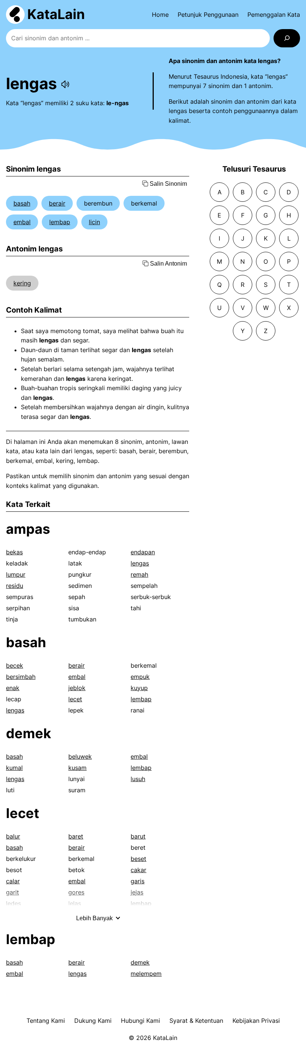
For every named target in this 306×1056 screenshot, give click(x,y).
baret (75, 836)
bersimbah (20, 676)
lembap (59, 222)
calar (13, 881)
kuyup (139, 688)
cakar (138, 870)
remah (139, 574)
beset (138, 858)
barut (138, 836)
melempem (146, 973)
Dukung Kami (93, 1020)
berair (57, 203)
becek (14, 665)
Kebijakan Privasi (256, 1020)
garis (137, 881)
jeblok (76, 688)
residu (14, 585)
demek (28, 733)
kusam (77, 767)
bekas (14, 552)
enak (12, 688)
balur (13, 836)
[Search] (287, 38)
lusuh (138, 779)
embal (22, 222)
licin (94, 222)
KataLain (56, 14)
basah (21, 203)
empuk (140, 676)
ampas (28, 529)
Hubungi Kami (140, 1020)
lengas (140, 563)
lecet (75, 699)
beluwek (80, 756)
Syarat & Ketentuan (196, 1020)
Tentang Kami (45, 1020)
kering (22, 283)
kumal (14, 767)
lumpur (15, 574)
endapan (143, 552)
